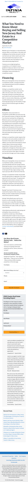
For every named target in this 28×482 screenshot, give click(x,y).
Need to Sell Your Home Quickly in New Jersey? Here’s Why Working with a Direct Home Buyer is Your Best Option (13, 422)
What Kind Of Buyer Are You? (11, 270)
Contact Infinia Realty (8, 226)
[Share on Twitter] (6, 233)
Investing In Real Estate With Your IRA (15, 460)
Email (5, 281)
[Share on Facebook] (3, 233)
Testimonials (14, 462)
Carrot (21, 480)
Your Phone (6, 318)
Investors (14, 458)
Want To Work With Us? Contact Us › (14, 1)
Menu (24, 17)
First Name (6, 265)
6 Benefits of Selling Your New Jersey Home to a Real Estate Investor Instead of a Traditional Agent (13, 428)
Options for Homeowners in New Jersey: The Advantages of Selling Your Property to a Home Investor (13, 416)
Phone (5, 276)
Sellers (16, 456)
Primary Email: (8, 326)
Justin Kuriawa (7, 47)
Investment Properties (8, 456)
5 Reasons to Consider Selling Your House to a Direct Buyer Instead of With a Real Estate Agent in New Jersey (13, 434)
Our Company (22, 456)
